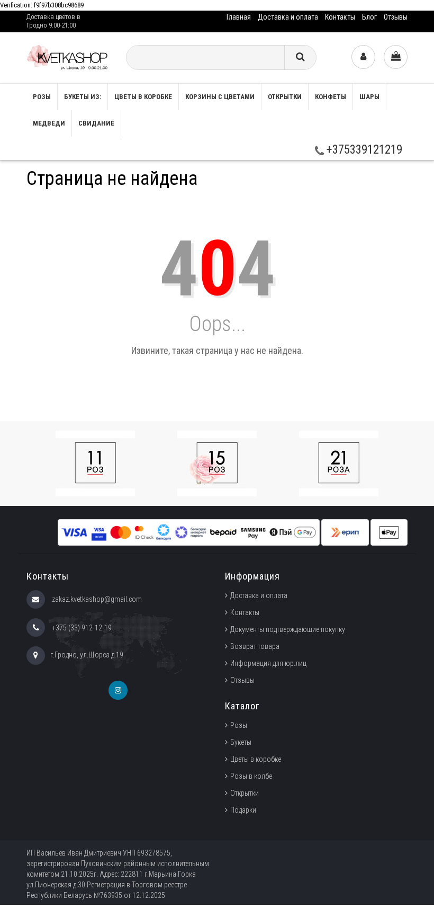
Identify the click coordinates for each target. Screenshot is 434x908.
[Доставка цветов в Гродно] (68, 57)
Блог (369, 17)
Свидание (96, 123)
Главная (239, 17)
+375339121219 (363, 150)
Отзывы (396, 17)
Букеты (240, 742)
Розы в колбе (251, 776)
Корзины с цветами (220, 97)
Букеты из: (82, 97)
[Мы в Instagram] (118, 690)
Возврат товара (254, 646)
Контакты (340, 17)
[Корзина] (396, 57)
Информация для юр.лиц (268, 663)
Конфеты (330, 97)
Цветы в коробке (143, 97)
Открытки (285, 97)
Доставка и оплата (288, 17)
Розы (238, 725)
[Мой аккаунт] (363, 57)
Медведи (49, 123)
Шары (369, 97)
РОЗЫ (42, 97)
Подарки (243, 810)
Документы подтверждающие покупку (287, 629)
